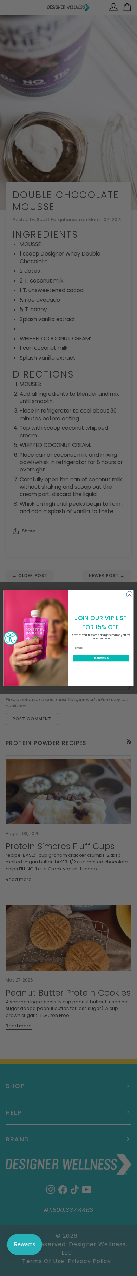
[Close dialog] (129, 594)
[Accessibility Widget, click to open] (11, 638)
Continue (101, 658)
